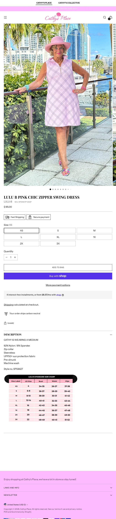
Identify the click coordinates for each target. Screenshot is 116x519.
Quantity (8, 251)
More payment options (58, 285)
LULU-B (8, 201)
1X (94, 237)
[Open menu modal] (5, 17)
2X (21, 243)
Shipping (8, 304)
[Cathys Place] (58, 17)
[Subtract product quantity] (6, 257)
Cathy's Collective (69, 3)
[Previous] (24, 8)
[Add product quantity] (15, 257)
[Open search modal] (105, 17)
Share (10, 323)
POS (5, 512)
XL (58, 237)
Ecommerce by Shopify (21, 512)
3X (58, 243)
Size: (8, 224)
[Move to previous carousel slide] (103, 448)
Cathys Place (25, 509)
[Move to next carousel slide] (109, 448)
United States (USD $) (16, 505)
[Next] (92, 8)
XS (21, 230)
